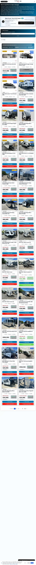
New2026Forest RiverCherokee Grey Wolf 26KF (26, 94)
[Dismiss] (18, 560)
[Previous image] (20, 56)
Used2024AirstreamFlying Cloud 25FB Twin (8, 213)
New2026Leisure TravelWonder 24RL (9, 94)
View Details (27, 73)
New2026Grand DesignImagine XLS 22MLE (9, 124)
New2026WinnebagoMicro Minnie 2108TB (25, 124)
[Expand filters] (34, 39)
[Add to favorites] (16, 60)
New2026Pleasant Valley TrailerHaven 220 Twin (9, 243)
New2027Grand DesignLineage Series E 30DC (26, 65)
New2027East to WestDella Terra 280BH (8, 362)
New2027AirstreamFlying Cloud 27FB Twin (9, 332)
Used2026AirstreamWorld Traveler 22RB (8, 183)
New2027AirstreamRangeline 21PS (25, 362)
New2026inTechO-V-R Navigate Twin (26, 154)
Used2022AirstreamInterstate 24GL (9, 65)
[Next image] (33, 56)
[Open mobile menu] (34, 1)
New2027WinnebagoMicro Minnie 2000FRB (8, 391)
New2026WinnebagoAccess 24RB (8, 154)
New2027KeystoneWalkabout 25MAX (26, 332)
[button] (18, 21)
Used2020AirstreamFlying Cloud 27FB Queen (25, 183)
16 (22, 408)
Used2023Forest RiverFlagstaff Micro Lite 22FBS (26, 391)
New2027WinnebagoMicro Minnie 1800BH (25, 213)
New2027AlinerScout (7, 272)
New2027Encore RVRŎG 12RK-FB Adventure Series (26, 302)
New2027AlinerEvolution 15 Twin (25, 273)
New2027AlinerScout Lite (25, 242)
